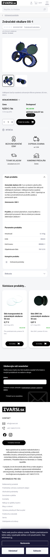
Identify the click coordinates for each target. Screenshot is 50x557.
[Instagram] (10, 434)
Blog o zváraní (7, 506)
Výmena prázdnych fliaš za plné (13, 510)
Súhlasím (37, 551)
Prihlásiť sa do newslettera (14, 396)
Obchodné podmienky (10, 492)
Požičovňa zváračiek (9, 514)
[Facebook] (4, 434)
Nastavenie (25, 543)
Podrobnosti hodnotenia (32, 27)
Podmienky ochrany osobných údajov (15, 488)
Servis (4, 518)
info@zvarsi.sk (13, 474)
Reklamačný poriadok (10, 484)
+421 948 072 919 (32, 474)
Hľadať (44, 9)
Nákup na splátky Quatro (11, 503)
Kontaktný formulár (14, 443)
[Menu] (47, 3)
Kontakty (5, 499)
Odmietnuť (12, 551)
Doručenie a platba (9, 495)
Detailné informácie (10, 100)
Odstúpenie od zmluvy (10, 521)
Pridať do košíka (23, 122)
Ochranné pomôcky (17, 262)
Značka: (7, 33)
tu (11, 537)
